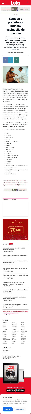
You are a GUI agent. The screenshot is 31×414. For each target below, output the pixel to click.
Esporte (13, 336)
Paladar (22, 327)
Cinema (4, 338)
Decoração (14, 324)
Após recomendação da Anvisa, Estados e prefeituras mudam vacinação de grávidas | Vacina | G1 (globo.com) (15, 183)
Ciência (4, 336)
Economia (14, 327)
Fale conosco (6, 350)
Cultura (13, 322)
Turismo (23, 341)
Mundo (22, 324)
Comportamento (6, 339)
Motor (22, 322)
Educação (14, 329)
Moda (13, 343)
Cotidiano (5, 341)
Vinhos (22, 343)
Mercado (14, 341)
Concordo (8, 409)
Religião (23, 332)
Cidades (5, 334)
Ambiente (5, 322)
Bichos (4, 327)
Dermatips (14, 326)
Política (22, 329)
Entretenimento (15, 331)
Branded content (5, 330)
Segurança (23, 336)
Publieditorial (24, 331)
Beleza (4, 326)
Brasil (4, 332)
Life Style (14, 339)
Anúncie (5, 352)
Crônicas (5, 343)
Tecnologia (23, 339)
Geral (13, 338)
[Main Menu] (3, 3)
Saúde (11, 244)
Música (22, 326)
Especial (14, 334)
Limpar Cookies (19, 409)
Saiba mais (6, 405)
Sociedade (23, 338)
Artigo (4, 324)
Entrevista (14, 332)
